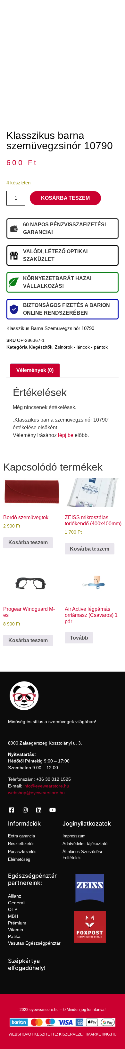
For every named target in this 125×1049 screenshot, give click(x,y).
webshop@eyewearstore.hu (36, 792)
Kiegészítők (40, 347)
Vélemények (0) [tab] (35, 370)
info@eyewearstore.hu (46, 785)
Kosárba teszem (65, 198)
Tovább (79, 638)
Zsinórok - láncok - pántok (81, 347)
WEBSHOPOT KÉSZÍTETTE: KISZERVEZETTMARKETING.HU (63, 1034)
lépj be (65, 435)
